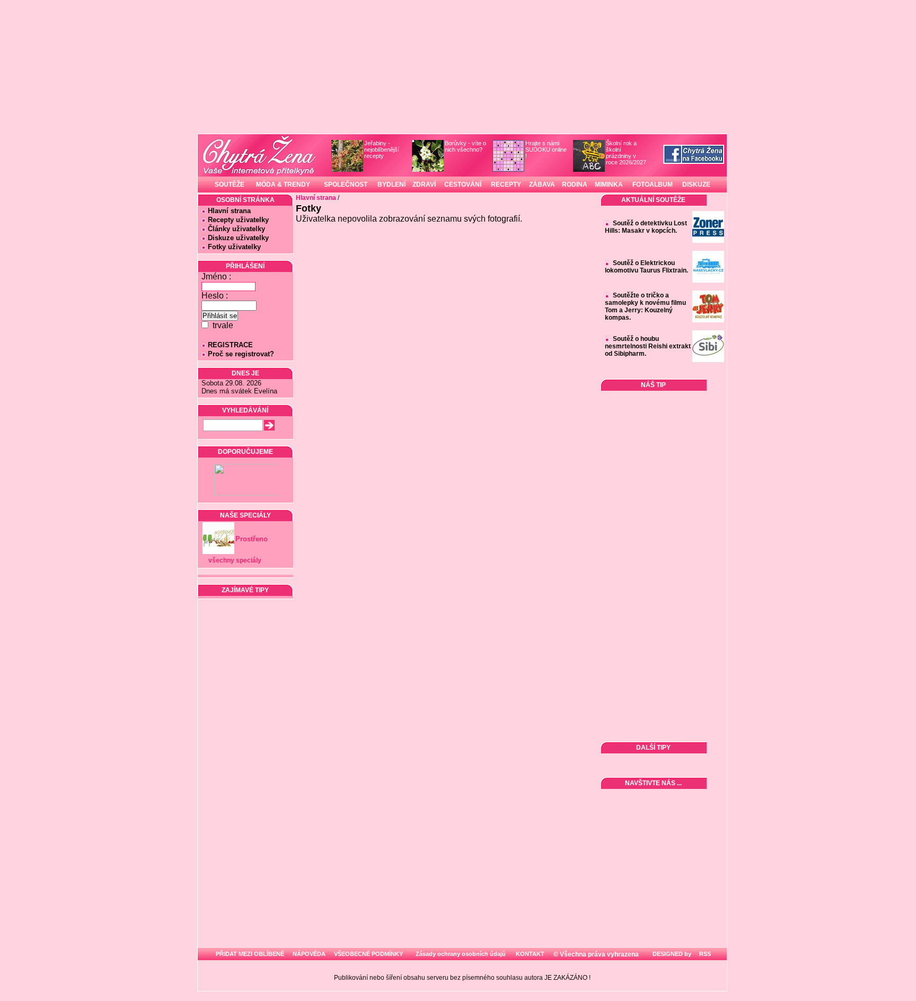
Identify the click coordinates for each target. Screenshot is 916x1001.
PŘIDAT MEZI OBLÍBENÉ (250, 954)
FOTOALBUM (652, 184)
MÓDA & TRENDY (283, 184)
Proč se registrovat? (241, 354)
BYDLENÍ (391, 184)
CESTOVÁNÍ (462, 184)
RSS (704, 954)
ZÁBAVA (542, 184)
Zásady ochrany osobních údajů (461, 954)
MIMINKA (609, 184)
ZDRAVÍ (424, 184)
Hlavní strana (229, 211)
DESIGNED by (671, 954)
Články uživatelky (236, 229)
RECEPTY (506, 184)
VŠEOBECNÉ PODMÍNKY (368, 954)
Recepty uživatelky (238, 220)
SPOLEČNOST (345, 184)
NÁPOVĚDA (309, 954)
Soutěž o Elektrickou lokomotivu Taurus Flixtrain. (646, 266)
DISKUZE (696, 184)
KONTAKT (530, 954)
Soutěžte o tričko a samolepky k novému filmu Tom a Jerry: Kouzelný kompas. (645, 306)
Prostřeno (251, 539)
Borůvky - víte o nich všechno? (465, 146)
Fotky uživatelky (234, 247)
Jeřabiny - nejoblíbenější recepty (381, 149)
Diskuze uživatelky (238, 238)
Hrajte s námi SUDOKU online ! (546, 149)
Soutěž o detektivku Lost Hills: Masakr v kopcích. (646, 226)
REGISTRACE (230, 345)
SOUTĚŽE (229, 184)
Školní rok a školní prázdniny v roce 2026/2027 (626, 152)
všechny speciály (234, 560)
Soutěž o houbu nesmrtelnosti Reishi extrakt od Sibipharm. (648, 346)
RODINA (574, 184)
